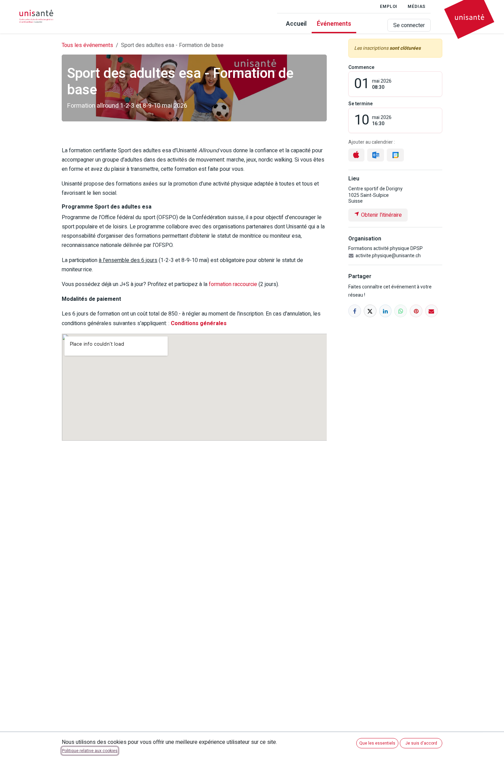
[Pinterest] (416, 311)
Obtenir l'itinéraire (381, 215)
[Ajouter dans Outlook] (375, 155)
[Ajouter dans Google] (395, 155)
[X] (370, 311)
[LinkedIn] (385, 311)
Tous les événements (87, 45)
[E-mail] (431, 311)
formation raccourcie (233, 284)
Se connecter (409, 25)
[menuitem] (296, 25)
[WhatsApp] (400, 311)
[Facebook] (354, 311)
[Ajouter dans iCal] (356, 155)
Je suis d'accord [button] (421, 743)
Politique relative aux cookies (90, 751)
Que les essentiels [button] (377, 743)
